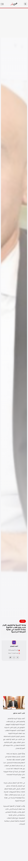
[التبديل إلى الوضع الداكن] (25, 4)
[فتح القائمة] (2, 3)
